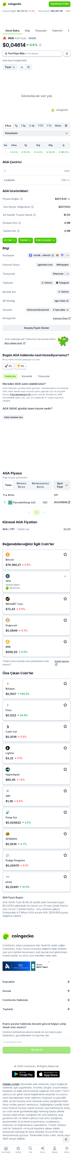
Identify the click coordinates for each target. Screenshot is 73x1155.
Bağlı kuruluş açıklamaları (15, 477)
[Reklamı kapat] (65, 576)
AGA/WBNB (60, 502)
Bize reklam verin (14, 343)
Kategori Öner (60, 318)
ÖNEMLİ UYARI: (11, 1084)
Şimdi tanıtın (61, 661)
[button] (45, 264)
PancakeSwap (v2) (20, 394)
